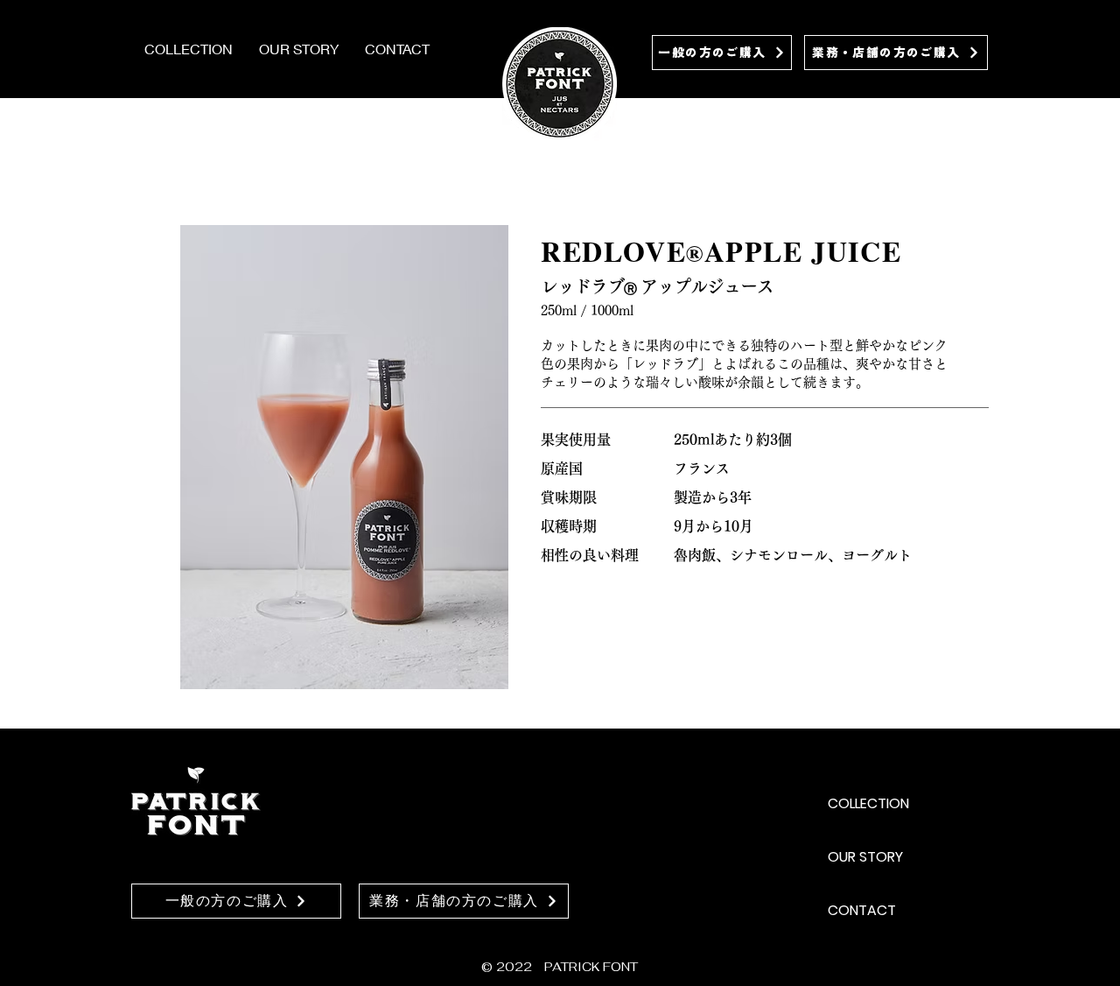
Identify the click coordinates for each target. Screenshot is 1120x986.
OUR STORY (865, 857)
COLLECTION (868, 803)
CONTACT (862, 910)
